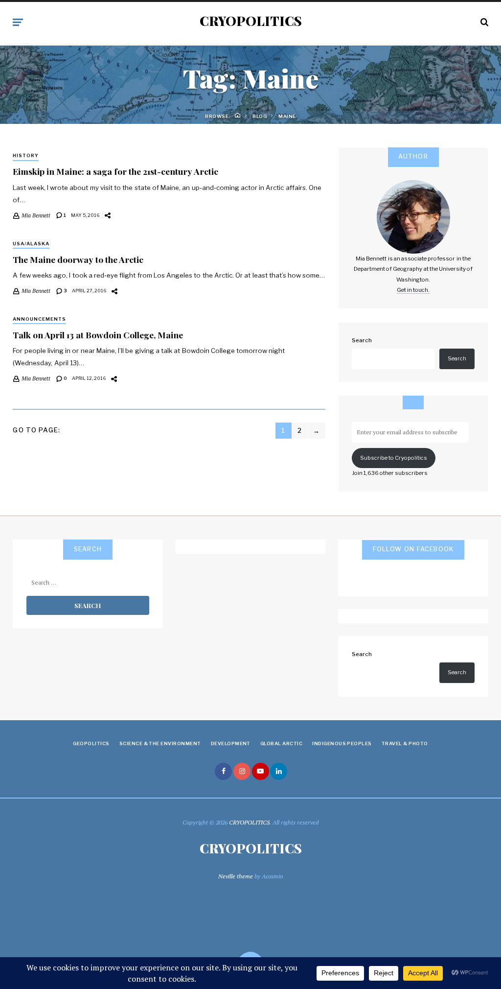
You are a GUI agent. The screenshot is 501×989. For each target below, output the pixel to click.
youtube (260, 771)
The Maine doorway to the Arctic (78, 259)
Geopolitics (91, 743)
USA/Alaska (31, 243)
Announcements (39, 319)
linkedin (278, 771)
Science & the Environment (160, 743)
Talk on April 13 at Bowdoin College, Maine (98, 334)
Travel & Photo (405, 743)
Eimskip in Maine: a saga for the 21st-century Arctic (115, 171)
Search (362, 340)
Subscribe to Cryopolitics (393, 457)
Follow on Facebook (413, 549)
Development (230, 743)
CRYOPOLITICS (251, 21)
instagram (241, 771)
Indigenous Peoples (342, 743)
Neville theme (235, 876)
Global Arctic (281, 743)
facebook (223, 771)
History (26, 155)
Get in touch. (413, 289)
